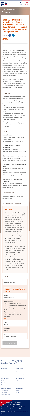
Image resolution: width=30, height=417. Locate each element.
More (5, 318)
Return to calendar (10, 343)
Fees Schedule (14, 406)
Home (3, 9)
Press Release (4, 390)
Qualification (20, 368)
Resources (19, 388)
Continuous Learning (6, 381)
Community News (5, 394)
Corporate (18, 383)
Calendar (3, 383)
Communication (6, 388)
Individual (18, 381)
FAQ (2, 402)
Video (17, 392)
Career (8, 404)
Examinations (19, 373)
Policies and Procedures (7, 384)
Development (11, 9)
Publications (4, 392)
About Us (4, 368)
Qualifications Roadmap (22, 371)
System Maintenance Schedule (16, 409)
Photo (17, 390)
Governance (4, 373)
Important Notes (10, 402)
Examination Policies (21, 375)
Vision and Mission (5, 371)
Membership (20, 378)
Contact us (4, 375)
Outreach (18, 384)
